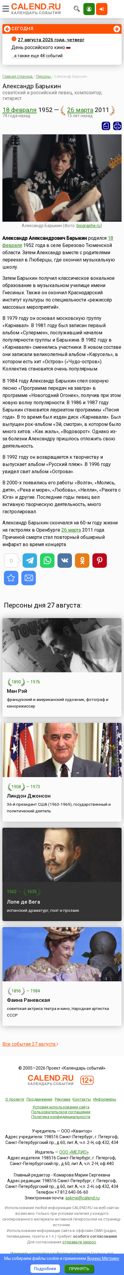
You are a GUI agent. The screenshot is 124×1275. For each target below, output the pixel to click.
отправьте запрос (79, 1242)
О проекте (14, 1099)
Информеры (104, 1099)
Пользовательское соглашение (60, 1112)
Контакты (82, 1099)
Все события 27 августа (29, 1044)
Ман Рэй (17, 691)
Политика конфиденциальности (60, 1116)
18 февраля (19, 110)
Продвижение (39, 1099)
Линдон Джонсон (29, 796)
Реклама (62, 1099)
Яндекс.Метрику (103, 1258)
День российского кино (38, 47)
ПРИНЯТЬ (79, 1268)
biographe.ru (88, 225)
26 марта (80, 110)
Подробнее (45, 1268)
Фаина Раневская (28, 1000)
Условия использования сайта (61, 1107)
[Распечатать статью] (117, 126)
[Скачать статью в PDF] (106, 126)
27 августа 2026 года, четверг (51, 39)
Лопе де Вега (23, 902)
